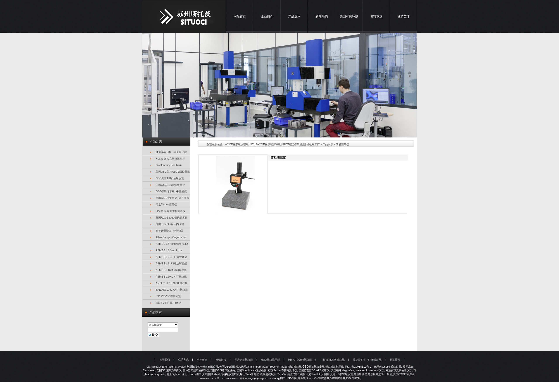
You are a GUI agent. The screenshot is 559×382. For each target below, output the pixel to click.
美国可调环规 (349, 16)
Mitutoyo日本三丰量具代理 (171, 152)
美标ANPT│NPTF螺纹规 (367, 359)
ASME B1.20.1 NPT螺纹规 (171, 276)
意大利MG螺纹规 (343, 374)
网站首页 (240, 16)
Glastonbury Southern (169, 165)
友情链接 (221, 359)
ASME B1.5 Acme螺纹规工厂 (173, 243)
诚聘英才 (403, 16)
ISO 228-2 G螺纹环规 (168, 296)
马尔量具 (373, 374)
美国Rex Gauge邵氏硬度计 (172, 217)
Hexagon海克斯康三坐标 (170, 158)
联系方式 (183, 359)
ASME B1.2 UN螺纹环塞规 (171, 263)
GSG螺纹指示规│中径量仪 (171, 191)
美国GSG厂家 (401, 374)
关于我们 (164, 359)
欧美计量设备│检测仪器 (170, 230)
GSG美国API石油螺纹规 (170, 178)
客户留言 (202, 359)
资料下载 (376, 16)
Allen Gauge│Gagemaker (171, 237)
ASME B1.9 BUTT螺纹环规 (171, 257)
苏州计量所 (385, 374)
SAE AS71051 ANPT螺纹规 (172, 289)
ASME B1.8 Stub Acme (169, 250)
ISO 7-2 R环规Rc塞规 (168, 302)
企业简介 (267, 16)
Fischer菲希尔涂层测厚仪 (170, 211)
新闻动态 (322, 16)
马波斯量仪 (360, 374)
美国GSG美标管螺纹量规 (170, 184)
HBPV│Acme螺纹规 (300, 359)
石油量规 (395, 359)
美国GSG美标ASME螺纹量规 (173, 171)
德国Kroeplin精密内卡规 (170, 224)
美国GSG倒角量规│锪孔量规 (172, 198)
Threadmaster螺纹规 (332, 359)
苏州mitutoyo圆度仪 (320, 374)
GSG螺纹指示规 (270, 359)
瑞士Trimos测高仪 (166, 204)
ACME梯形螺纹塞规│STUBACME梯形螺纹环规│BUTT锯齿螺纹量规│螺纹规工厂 (272, 144)
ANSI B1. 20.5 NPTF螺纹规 (172, 283)
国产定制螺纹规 (244, 359)
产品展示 (294, 16)
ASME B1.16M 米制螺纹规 (171, 270)
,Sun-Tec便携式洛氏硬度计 (292, 374)
